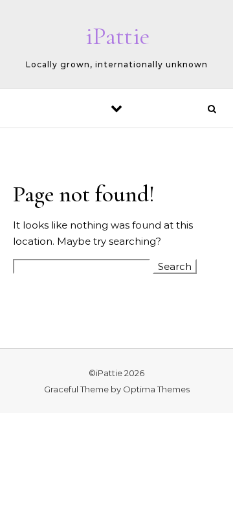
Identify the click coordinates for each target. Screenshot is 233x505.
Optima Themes (156, 389)
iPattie (117, 36)
